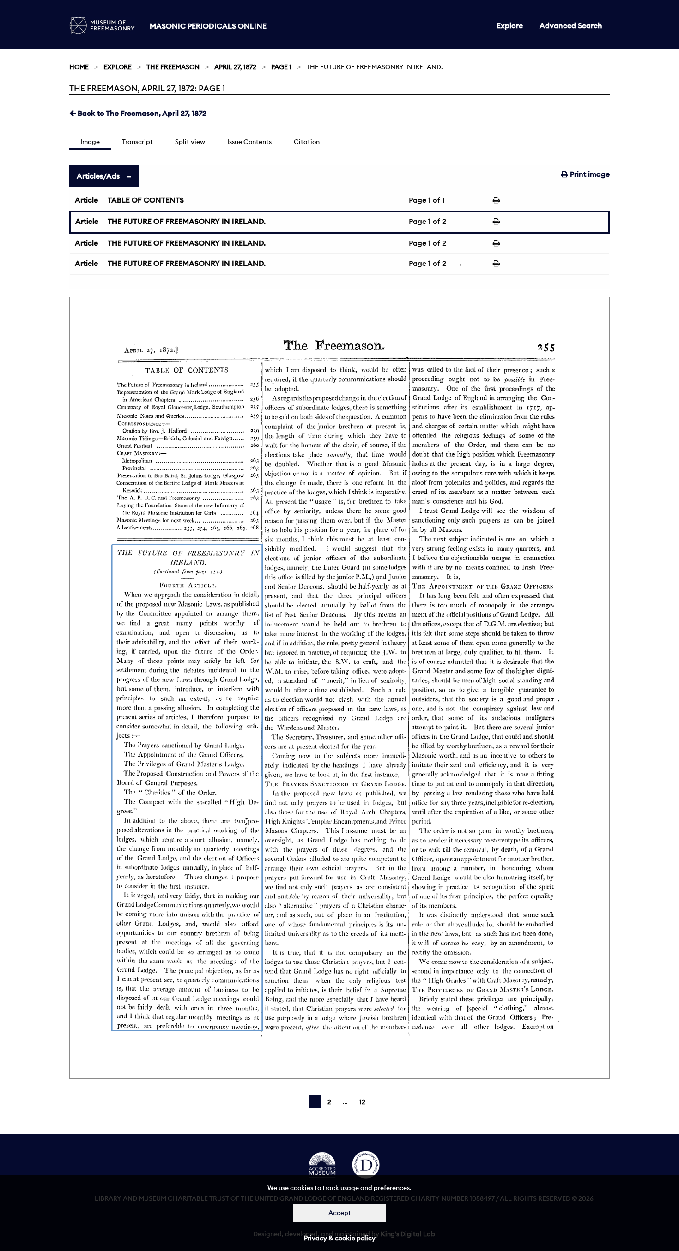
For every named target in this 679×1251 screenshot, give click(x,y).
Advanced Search (571, 25)
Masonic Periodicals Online (208, 25)
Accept (339, 1213)
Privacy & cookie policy (340, 1238)
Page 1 (281, 67)
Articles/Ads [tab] (98, 175)
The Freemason (173, 67)
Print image (589, 174)
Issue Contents (249, 142)
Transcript (137, 142)
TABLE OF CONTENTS (146, 199)
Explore (510, 25)
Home (79, 67)
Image (90, 142)
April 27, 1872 (235, 67)
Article (86, 199)
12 (362, 1102)
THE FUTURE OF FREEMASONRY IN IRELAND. (187, 221)
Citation (307, 142)
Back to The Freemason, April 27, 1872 (141, 113)
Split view (190, 142)
